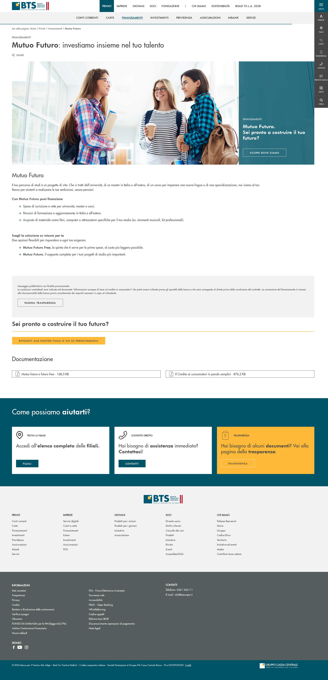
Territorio (222, 540)
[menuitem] (87, 17)
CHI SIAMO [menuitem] (199, 6)
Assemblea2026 (174, 554)
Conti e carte (70, 525)
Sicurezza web (96, 595)
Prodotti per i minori (125, 521)
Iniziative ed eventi (227, 544)
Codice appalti (96, 614)
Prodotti (170, 535)
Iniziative (119, 530)
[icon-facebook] (14, 647)
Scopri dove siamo (264, 152)
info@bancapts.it (184, 594)
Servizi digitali (71, 521)
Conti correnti (19, 521)
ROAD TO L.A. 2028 (248, 6)
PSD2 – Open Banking (114, 604)
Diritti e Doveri (173, 525)
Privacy (28, 600)
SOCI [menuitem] (153, 6)
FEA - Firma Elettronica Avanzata (119, 590)
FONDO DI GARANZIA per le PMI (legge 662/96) (48, 623)
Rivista (169, 544)
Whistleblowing (97, 609)
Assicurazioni (19, 544)
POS (65, 549)
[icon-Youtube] (19, 647)
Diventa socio (173, 521)
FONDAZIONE (171, 6)
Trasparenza (18, 595)
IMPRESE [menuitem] (122, 6)
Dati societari (19, 590)
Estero (66, 535)
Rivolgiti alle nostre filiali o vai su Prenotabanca (58, 340)
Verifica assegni (20, 614)
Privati (42, 28)
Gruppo (221, 530)
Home (33, 28)
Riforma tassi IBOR (111, 618)
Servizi (15, 554)
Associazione (121, 535)
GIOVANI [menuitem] (138, 6)
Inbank (15, 549)
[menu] (182, 6)
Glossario (30, 618)
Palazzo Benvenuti (226, 521)
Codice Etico (223, 535)
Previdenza (18, 540)
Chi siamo (223, 515)
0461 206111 (185, 589)
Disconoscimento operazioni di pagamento (125, 623)
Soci (168, 515)
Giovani (119, 515)
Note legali (94, 628)
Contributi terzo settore (229, 554)
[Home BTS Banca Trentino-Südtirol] (30, 6)
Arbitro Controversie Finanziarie (42, 628)
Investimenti (18, 535)
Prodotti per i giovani (125, 525)
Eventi (169, 549)
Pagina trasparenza (40, 302)
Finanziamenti (55, 28)
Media (220, 549)
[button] (321, 6)
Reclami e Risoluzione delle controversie (33, 609)
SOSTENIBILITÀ (220, 6)
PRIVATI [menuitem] (106, 6)
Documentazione (32, 359)
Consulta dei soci (175, 530)
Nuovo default (19, 633)
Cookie (15, 604)
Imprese (68, 515)
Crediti (188, 665)
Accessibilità (95, 600)
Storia (220, 525)
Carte (15, 525)
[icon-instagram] (26, 647)
